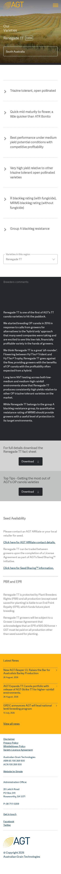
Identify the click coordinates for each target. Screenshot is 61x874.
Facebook (8, 821)
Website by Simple (13, 771)
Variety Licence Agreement (18, 749)
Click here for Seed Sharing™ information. (28, 568)
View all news (11, 724)
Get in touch (9, 814)
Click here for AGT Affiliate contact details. (29, 542)
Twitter (7, 825)
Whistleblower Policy (14, 746)
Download (28, 461)
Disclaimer (9, 739)
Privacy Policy (10, 742)
